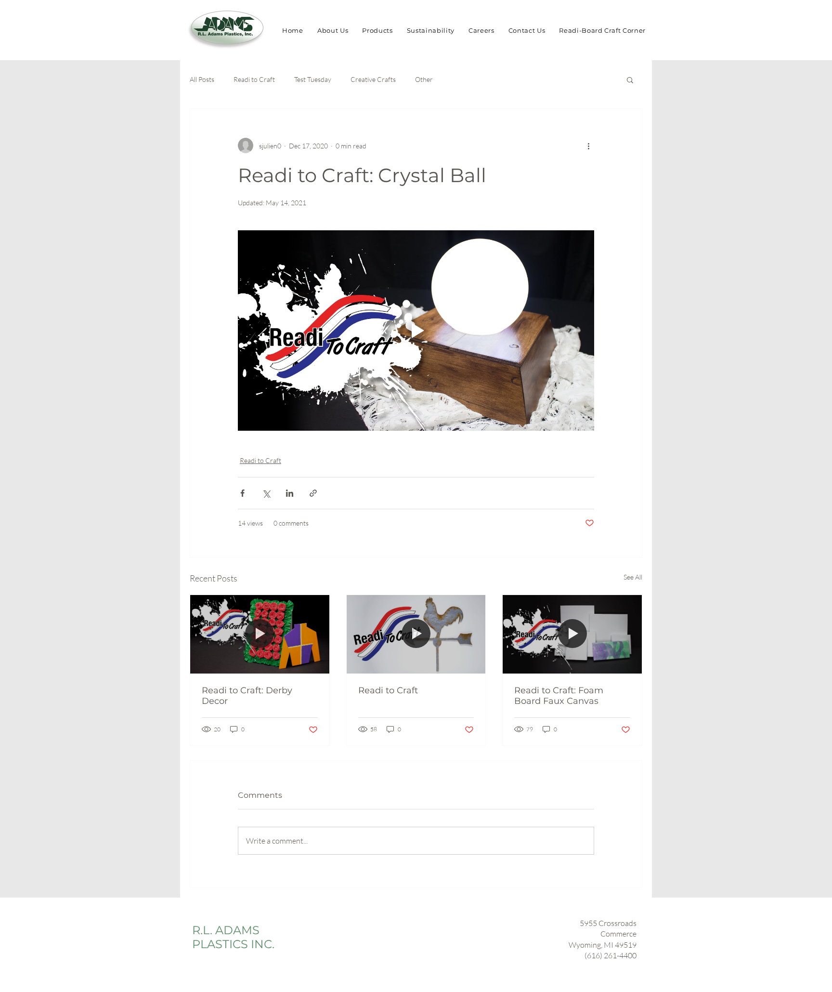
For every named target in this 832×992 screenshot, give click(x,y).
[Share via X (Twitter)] (266, 493)
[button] (630, 79)
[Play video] (416, 330)
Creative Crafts (373, 79)
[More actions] (588, 145)
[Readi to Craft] (416, 634)
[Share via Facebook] (242, 493)
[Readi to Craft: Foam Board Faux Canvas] (572, 634)
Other (424, 79)
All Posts (202, 79)
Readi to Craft (254, 79)
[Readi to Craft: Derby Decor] (259, 634)
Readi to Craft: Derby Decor (247, 695)
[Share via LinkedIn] (289, 493)
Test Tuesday (312, 79)
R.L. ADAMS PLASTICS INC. (233, 937)
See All (633, 577)
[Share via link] (313, 493)
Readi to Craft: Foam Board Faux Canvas (558, 695)
